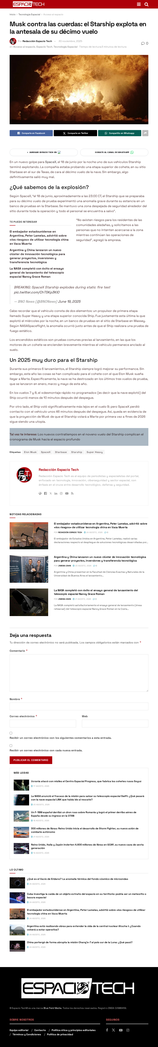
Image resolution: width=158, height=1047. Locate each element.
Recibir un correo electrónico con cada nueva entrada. (46, 750)
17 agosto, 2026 (41, 786)
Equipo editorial (19, 1030)
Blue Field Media (52, 1008)
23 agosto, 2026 (83, 565)
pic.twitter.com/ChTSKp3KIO (36, 292)
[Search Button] (146, 4)
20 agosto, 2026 (41, 804)
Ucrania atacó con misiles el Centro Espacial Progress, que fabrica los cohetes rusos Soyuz (86, 781)
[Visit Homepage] (29, 4)
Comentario (19, 650)
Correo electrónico (23, 716)
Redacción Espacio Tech (37, 41)
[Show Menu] (139, 4)
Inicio (12, 14)
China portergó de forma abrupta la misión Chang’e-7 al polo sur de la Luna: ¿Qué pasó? (80, 942)
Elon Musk (30, 452)
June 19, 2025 (69, 301)
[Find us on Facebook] (107, 1030)
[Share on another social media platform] (145, 133)
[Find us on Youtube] (121, 1030)
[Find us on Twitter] (113, 1030)
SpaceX (50, 162)
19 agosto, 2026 (41, 853)
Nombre (16, 699)
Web (85, 716)
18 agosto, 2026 (41, 820)
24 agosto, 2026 (94, 532)
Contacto (40, 1030)
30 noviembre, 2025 (70, 41)
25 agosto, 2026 (37, 884)
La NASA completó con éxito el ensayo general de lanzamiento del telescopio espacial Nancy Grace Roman (37, 272)
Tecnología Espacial (29, 14)
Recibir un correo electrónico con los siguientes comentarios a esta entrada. (61, 738)
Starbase (61, 452)
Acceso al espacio (53, 14)
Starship (76, 452)
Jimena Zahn (64, 565)
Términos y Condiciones (27, 1034)
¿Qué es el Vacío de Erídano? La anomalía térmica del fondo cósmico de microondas (77, 879)
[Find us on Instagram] (127, 1030)
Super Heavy (95, 452)
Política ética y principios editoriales (74, 1030)
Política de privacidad (60, 1034)
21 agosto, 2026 (83, 599)
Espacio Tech (44, 46)
